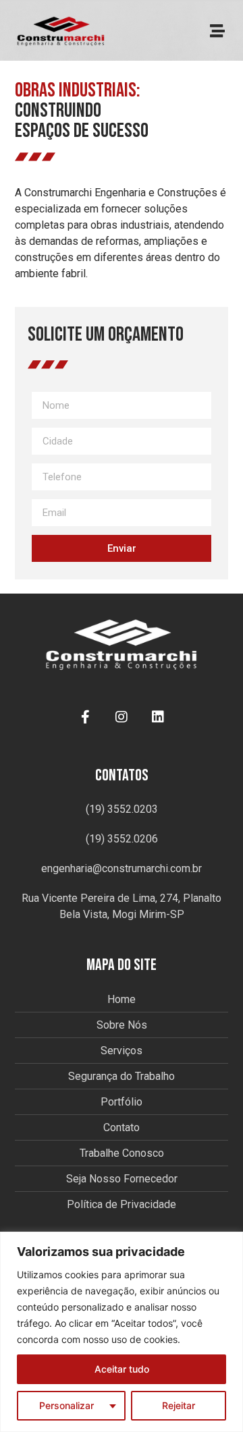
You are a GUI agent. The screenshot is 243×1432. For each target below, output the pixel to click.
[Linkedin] (158, 717)
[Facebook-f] (85, 717)
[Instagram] (121, 717)
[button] (217, 31)
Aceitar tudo (121, 1369)
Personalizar (66, 1405)
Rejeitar (178, 1405)
